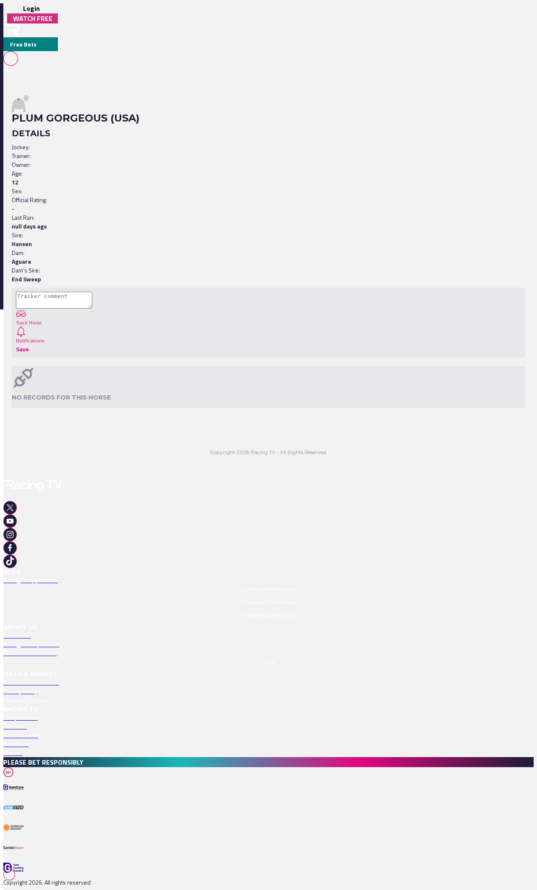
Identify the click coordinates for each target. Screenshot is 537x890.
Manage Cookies (26, 700)
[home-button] (11, 30)
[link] (268, 580)
